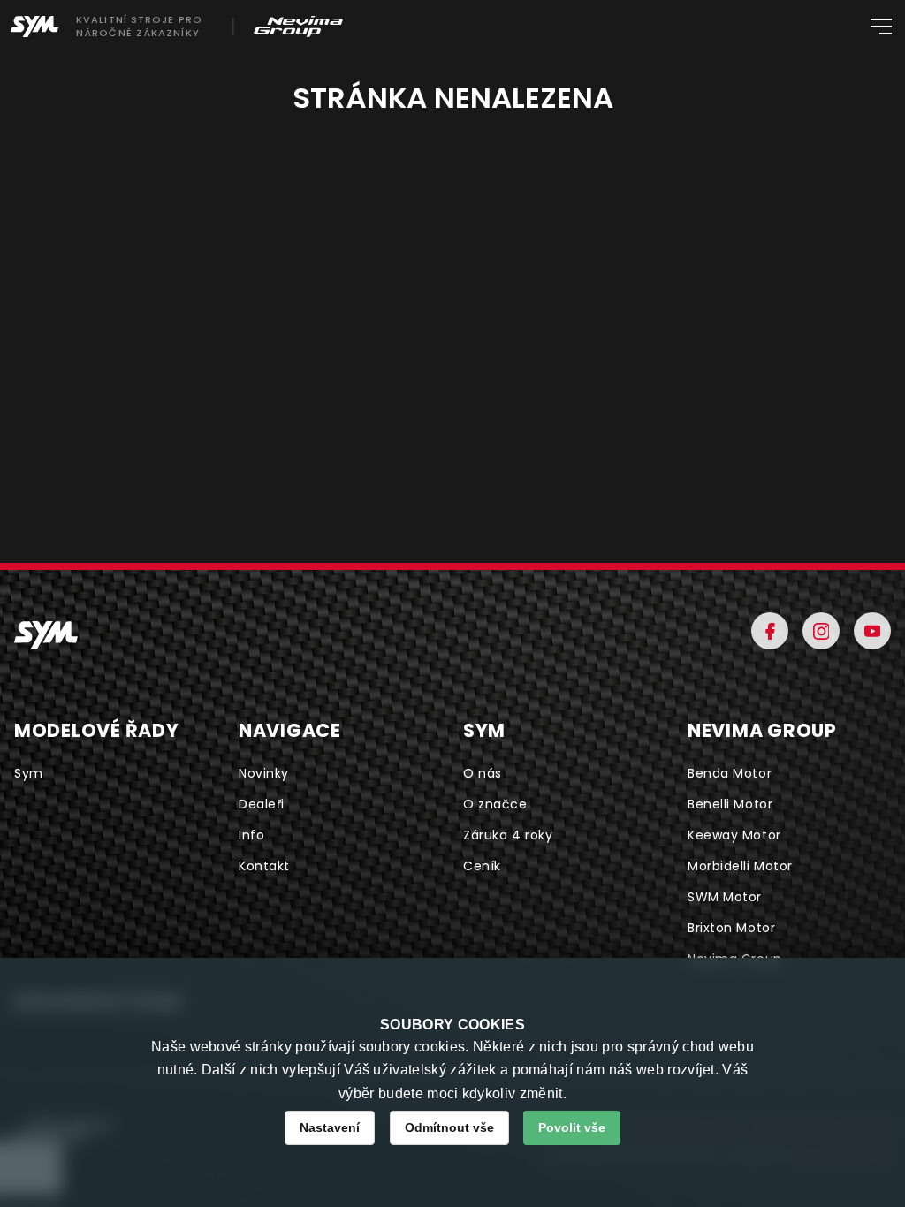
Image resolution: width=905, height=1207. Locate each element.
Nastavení (330, 1127)
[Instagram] (821, 630)
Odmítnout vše (449, 1127)
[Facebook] (769, 630)
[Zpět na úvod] (46, 635)
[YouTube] (872, 630)
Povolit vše (571, 1127)
